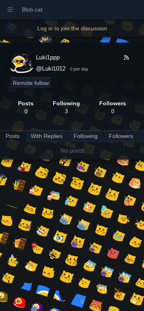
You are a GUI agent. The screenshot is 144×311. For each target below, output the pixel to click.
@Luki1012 (51, 68)
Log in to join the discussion (72, 28)
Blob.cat (32, 9)
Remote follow (31, 83)
